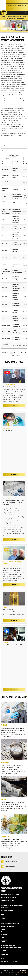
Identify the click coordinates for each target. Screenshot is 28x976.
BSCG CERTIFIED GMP (8, 900)
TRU (3, 220)
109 (13, 356)
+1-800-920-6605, (12, 18)
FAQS (3, 937)
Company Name (5, 163)
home (3, 918)
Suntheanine (16, 345)
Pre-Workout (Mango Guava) (16, 279)
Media (3, 929)
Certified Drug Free (19, 75)
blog (3, 932)
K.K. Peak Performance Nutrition (6, 204)
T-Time (14, 183)
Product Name (15, 163)
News (2, 958)
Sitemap (4, 934)
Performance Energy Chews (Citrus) (17, 197)
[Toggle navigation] (25, 12)
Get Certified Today (14, 2)
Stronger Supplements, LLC (6, 271)
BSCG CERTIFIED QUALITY (9, 897)
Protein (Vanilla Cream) (15, 318)
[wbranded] (22, 970)
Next (18, 356)
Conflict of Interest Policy (9, 961)
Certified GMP (16, 93)
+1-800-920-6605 (11, 862)
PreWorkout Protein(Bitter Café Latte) (17, 211)
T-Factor (15, 189)
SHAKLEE (4, 196)
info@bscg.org (20, 18)
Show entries (14, 155)
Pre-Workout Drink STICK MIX (16, 264)
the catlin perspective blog (11, 948)
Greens (14, 257)
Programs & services (8, 926)
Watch (14, 406)
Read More (14, 539)
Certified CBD (8, 77)
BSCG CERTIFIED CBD (8, 903)
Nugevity (5, 169)
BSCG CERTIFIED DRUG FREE (10, 895)
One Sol (4, 244)
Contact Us (5, 950)
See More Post (14, 474)
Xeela (3, 228)
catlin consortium (8, 945)
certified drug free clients (10, 924)
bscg (3, 921)
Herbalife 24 (6, 325)
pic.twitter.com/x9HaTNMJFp (12, 612)
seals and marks (7, 910)
